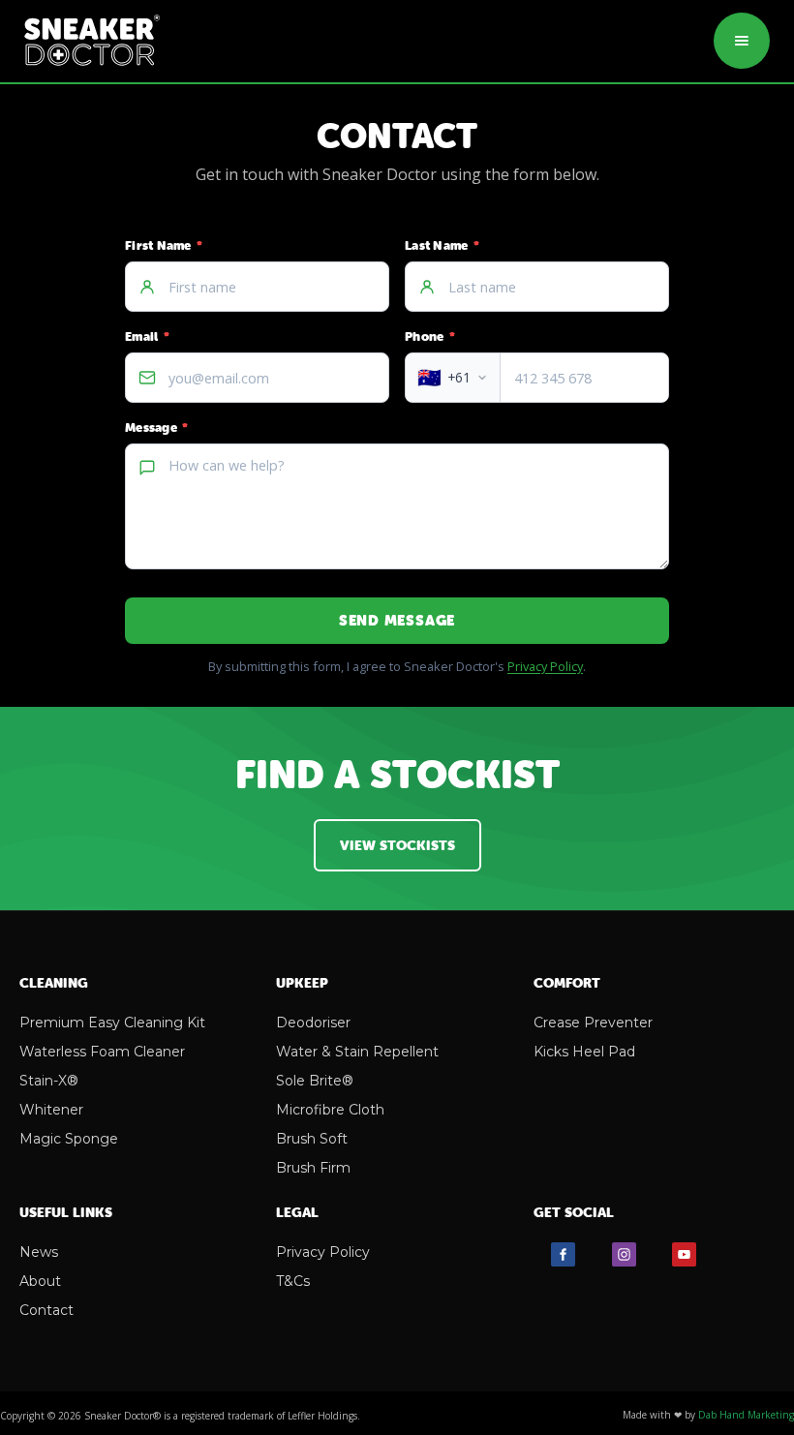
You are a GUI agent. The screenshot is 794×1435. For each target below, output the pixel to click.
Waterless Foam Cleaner (102, 1051)
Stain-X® (48, 1080)
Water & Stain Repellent (357, 1051)
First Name (163, 245)
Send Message (397, 620)
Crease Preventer (593, 1022)
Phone (430, 336)
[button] (742, 41)
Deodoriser (313, 1022)
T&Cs (293, 1281)
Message (156, 427)
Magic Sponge (68, 1138)
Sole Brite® (314, 1080)
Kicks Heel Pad (584, 1051)
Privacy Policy (545, 666)
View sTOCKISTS (397, 845)
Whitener (51, 1109)
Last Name (442, 245)
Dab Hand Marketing (746, 1414)
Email (147, 336)
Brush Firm (313, 1167)
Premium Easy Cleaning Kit (112, 1022)
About (40, 1281)
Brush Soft (312, 1138)
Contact (46, 1310)
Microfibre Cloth (330, 1109)
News (38, 1252)
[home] (92, 41)
